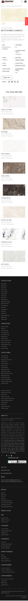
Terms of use (14, 596)
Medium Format (5, 520)
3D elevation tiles (19, 440)
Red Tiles (3, 311)
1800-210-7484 (5, 470)
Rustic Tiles (4, 394)
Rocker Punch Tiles (6, 392)
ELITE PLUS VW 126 (17, 6)
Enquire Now (26, 21)
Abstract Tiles (4, 326)
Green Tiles (4, 293)
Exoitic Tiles (4, 361)
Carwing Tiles (4, 357)
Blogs (2, 555)
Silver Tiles (3, 313)
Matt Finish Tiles (5, 375)
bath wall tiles (15, 443)
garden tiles (10, 449)
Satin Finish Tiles (5, 396)
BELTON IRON (5, 264)
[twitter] (4, 455)
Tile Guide (3, 557)
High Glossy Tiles (5, 371)
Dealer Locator (6, 511)
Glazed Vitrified (19, 60)
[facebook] (2, 455)
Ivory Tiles (3, 297)
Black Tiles (3, 286)
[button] (22, 2)
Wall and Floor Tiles (6, 426)
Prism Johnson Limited (7, 579)
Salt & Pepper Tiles (6, 344)
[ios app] (22, 462)
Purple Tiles (4, 309)
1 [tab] (14, 19)
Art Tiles (3, 328)
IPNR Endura (4, 583)
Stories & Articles (5, 548)
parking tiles (14, 448)
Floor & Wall (5, 71)
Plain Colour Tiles (5, 342)
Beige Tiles (4, 284)
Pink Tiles (3, 307)
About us (3, 542)
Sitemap (8, 596)
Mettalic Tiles (4, 338)
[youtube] (11, 455)
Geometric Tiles (5, 334)
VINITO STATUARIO (6, 110)
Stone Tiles (4, 346)
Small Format (4, 522)
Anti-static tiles (5, 448)
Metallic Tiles (4, 299)
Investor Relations (6, 546)
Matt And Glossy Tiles (6, 373)
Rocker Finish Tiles (5, 390)
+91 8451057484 (7, 473)
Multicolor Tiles (5, 303)
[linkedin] (9, 455)
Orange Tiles (4, 305)
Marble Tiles (4, 336)
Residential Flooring (6, 500)
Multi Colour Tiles (5, 301)
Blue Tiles (3, 288)
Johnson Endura (5, 568)
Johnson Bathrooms (6, 570)
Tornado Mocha (5, 198)
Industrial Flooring (6, 504)
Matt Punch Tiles (5, 377)
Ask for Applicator (5, 561)
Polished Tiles (4, 383)
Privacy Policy (22, 596)
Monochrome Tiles (6, 340)
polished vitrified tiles (9, 445)
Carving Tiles (4, 356)
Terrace (3, 497)
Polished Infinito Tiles (6, 381)
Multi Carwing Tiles (6, 379)
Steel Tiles (3, 404)
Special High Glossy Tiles (7, 398)
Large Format (4, 518)
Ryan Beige (4, 132)
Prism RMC (4, 581)
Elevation (3, 499)
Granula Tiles (4, 367)
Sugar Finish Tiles (5, 406)
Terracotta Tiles (5, 315)
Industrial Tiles (5, 535)
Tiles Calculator (5, 559)
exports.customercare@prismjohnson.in (12, 481)
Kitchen (3, 493)
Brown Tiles (4, 290)
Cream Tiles (4, 291)
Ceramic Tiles (4, 529)
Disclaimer (24, 597)
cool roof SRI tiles (19, 446)
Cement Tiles (4, 330)
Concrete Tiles (5, 332)
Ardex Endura (4, 585)
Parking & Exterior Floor (7, 506)
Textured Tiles (4, 408)
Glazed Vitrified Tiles (6, 531)
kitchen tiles (7, 443)
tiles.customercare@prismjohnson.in (11, 480)
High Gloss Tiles (5, 369)
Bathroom (4, 495)
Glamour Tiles (4, 363)
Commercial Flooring (6, 502)
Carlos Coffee (5, 176)
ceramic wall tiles (9, 440)
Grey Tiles (3, 295)
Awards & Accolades (6, 544)
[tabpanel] (14, 15)
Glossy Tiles (4, 365)
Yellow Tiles (4, 319)
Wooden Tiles (4, 348)
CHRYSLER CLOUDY (6, 242)
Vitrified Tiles (4, 532)
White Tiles (4, 317)
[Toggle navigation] (25, 1)
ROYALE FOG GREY (6, 220)
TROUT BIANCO (5, 154)
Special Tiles (4, 402)
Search (8, 6)
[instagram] (6, 455)
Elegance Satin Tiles (6, 359)
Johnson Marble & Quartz (8, 572)
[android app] (12, 462)
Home (3, 6)
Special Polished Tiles (6, 400)
